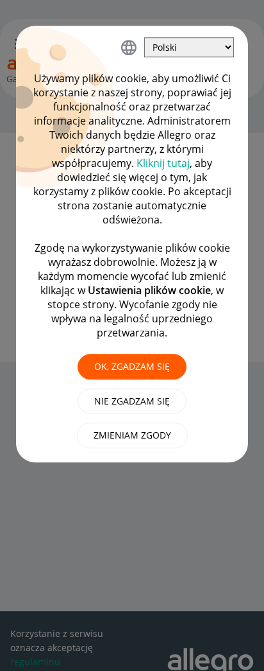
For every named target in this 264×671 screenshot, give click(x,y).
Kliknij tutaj (163, 163)
